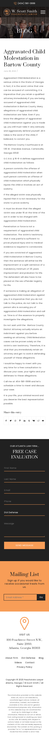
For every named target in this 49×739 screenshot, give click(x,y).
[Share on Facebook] (6, 421)
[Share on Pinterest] (20, 421)
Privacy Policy (24, 667)
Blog (41, 657)
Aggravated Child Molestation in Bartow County (24, 58)
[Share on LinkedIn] (24, 421)
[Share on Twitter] (11, 421)
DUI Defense (28, 657)
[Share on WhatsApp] (15, 421)
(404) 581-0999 (26, 3)
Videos (18, 662)
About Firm (11, 657)
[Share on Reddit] (38, 421)
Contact (30, 662)
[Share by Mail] (43, 421)
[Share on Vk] (34, 421)
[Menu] (41, 12)
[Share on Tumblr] (29, 421)
